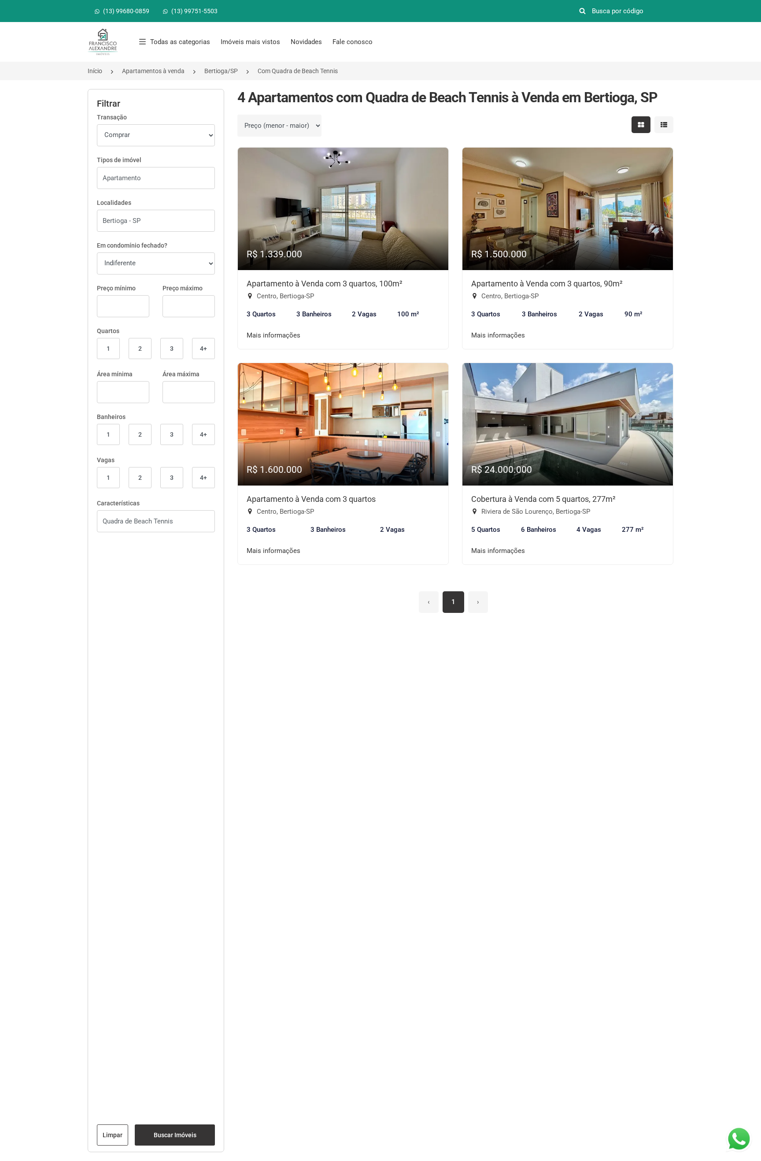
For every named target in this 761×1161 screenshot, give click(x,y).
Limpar (112, 1135)
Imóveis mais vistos (250, 42)
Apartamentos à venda (153, 70)
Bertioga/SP (221, 70)
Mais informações (273, 335)
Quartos (108, 330)
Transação (112, 117)
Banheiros (111, 416)
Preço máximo (183, 288)
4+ (203, 348)
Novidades (306, 42)
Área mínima (115, 374)
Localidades (114, 202)
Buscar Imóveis (175, 1135)
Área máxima (181, 374)
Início (95, 70)
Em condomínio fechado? (132, 245)
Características (118, 503)
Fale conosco (352, 42)
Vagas (106, 460)
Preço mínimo (116, 288)
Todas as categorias (180, 42)
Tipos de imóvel (119, 159)
